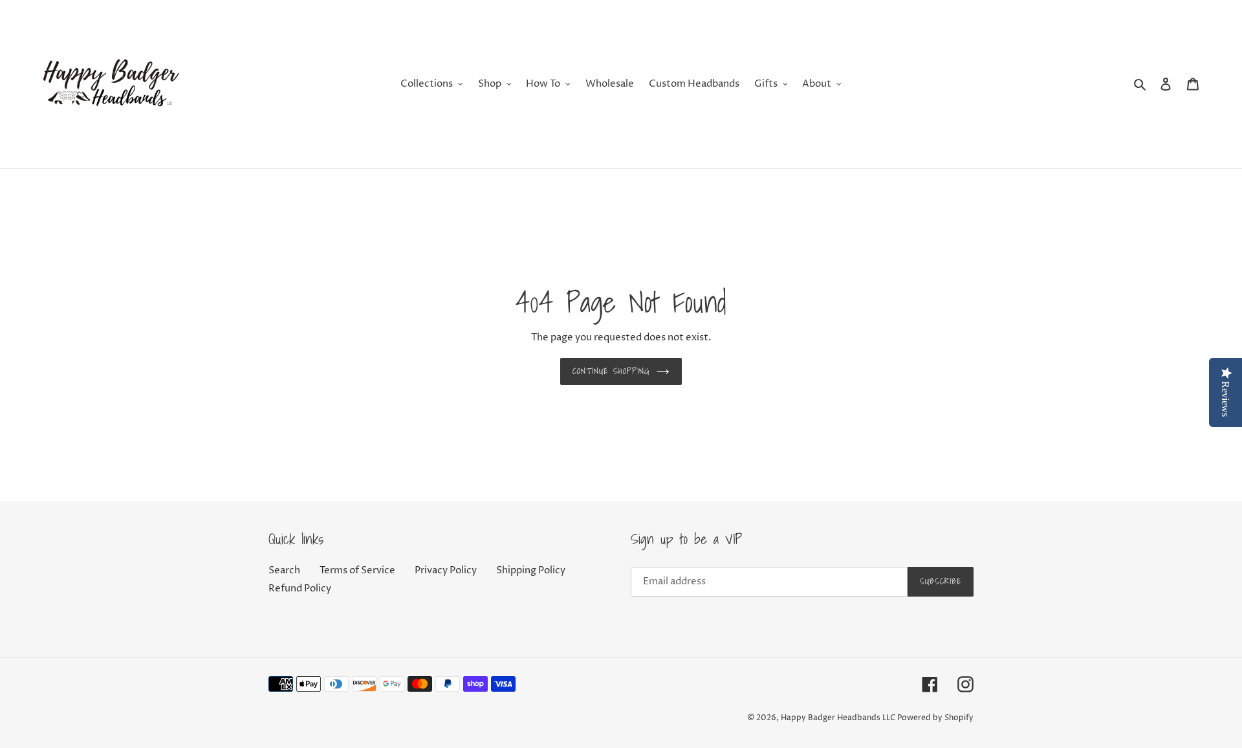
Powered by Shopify (935, 717)
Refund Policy (299, 588)
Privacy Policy (446, 570)
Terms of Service (357, 570)
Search (284, 570)
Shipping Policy (530, 570)
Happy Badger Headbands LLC (838, 717)
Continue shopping (611, 371)
